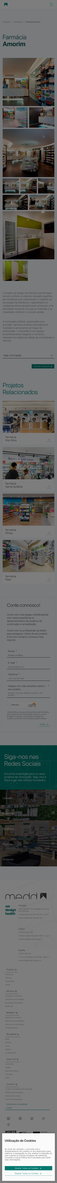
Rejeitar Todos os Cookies (26, 1173)
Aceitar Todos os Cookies (26, 1168)
